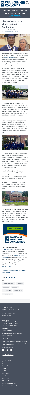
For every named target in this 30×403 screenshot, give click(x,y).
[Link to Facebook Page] (3, 350)
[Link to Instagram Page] (7, 350)
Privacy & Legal (5, 378)
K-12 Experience (7, 290)
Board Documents (6, 370)
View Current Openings (7, 347)
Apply (22, 2)
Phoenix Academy (9, 57)
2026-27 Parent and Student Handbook (12, 385)
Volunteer (4, 368)
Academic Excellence (8, 283)
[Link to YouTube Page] (11, 350)
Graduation (14, 287)
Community (6, 287)
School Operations (6, 375)
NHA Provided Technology (8, 380)
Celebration (20, 283)
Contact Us (8, 354)
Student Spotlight (7, 294)
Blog (3, 363)
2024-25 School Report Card (9, 383)
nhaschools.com (6, 266)
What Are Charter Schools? (8, 366)
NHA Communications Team (10, 31)
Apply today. (15, 16)
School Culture (18, 290)
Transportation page (7, 335)
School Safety (5, 373)
